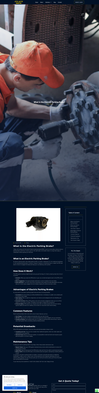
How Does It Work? (75, 228)
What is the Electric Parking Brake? (75, 222)
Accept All (14, 388)
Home (36, 2)
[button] (80, 217)
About (41, 2)
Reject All (20, 384)
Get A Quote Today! (75, 240)
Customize (9, 384)
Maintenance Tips (75, 238)
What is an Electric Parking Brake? (74, 225)
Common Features (75, 234)
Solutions (47, 2)
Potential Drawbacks (75, 236)
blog (55, 2)
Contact (60, 2)
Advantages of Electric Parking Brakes (75, 231)
